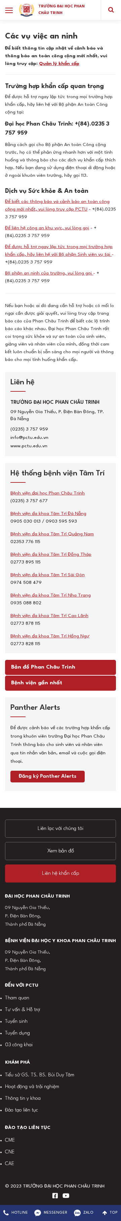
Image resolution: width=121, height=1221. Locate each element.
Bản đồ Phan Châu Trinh (43, 667)
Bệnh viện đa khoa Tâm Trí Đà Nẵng (48, 513)
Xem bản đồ (60, 851)
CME (10, 1140)
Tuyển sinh (16, 1021)
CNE (9, 1152)
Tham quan (17, 998)
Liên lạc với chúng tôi (60, 828)
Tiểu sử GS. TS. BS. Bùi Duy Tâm (39, 1075)
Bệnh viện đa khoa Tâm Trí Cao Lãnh (49, 615)
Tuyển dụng (17, 1033)
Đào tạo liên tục (21, 1110)
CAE (9, 1163)
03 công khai (19, 1045)
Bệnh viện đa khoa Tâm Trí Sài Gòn (47, 575)
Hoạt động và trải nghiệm (32, 1086)
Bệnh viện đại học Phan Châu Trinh (47, 493)
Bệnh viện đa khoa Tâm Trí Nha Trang (50, 595)
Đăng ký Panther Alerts (47, 776)
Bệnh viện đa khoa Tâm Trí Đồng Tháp (50, 554)
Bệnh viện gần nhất (36, 683)
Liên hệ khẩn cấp (60, 873)
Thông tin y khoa (23, 1098)
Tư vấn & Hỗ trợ (22, 1009)
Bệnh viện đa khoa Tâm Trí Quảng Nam (52, 534)
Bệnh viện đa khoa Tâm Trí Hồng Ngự (49, 636)
